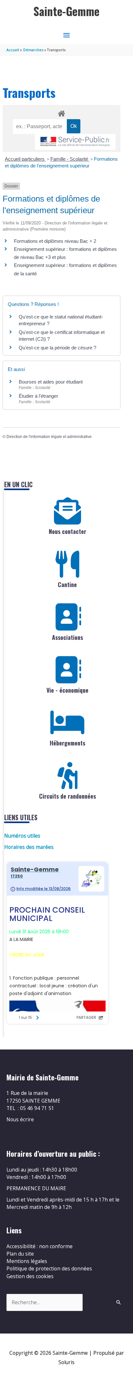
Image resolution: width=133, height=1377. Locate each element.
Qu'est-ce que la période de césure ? (57, 347)
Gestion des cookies (30, 1276)
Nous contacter (67, 531)
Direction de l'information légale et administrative (49, 436)
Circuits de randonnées (67, 796)
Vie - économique (67, 690)
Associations (67, 637)
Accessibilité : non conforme (39, 1246)
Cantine (67, 584)
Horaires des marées (29, 846)
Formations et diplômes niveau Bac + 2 (55, 241)
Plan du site (20, 1253)
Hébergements (67, 743)
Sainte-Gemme (66, 11)
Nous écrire (20, 1119)
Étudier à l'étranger (38, 396)
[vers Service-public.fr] (75, 142)
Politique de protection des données (49, 1268)
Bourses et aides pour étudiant (51, 382)
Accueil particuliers (25, 159)
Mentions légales (26, 1261)
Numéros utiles (22, 835)
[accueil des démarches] (61, 112)
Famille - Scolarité (69, 159)
